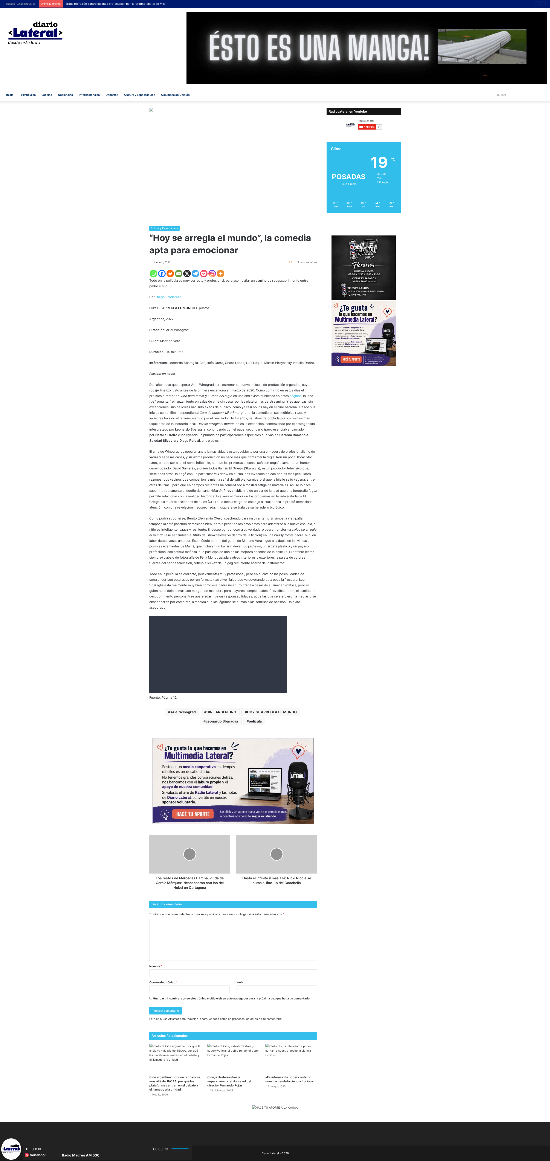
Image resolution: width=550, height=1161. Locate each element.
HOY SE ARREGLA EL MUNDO (272, 712)
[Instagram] (212, 273)
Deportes (112, 94)
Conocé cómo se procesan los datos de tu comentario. (246, 1018)
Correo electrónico (163, 982)
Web (240, 982)
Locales (47, 94)
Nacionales (65, 94)
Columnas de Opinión (175, 94)
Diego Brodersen (168, 297)
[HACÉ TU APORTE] (233, 780)
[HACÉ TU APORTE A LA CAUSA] (275, 1108)
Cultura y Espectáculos (139, 94)
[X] (187, 273)
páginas (295, 396)
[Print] (170, 273)
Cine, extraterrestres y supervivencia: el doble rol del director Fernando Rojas (229, 1081)
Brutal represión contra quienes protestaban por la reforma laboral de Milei (116, 3)
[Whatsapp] (153, 273)
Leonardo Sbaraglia (222, 721)
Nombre (155, 966)
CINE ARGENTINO (221, 712)
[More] (220, 273)
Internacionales (89, 94)
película (255, 721)
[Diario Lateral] (35, 32)
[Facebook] (162, 273)
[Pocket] (204, 273)
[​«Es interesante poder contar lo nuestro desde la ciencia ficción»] (291, 1058)
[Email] (178, 273)
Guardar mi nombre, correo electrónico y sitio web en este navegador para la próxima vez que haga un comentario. (231, 998)
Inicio (10, 94)
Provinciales (28, 94)
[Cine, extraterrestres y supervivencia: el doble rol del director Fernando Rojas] (233, 1058)
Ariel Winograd (183, 712)
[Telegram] (195, 273)
